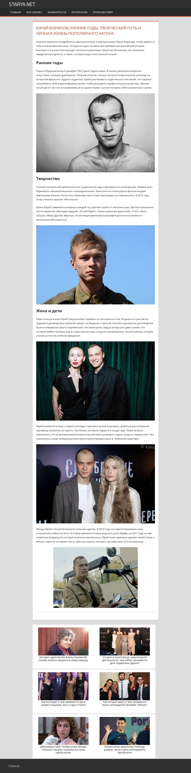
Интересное (80, 12)
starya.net (22, 4)
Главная (15, 12)
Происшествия (103, 12)
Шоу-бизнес (34, 12)
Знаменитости (56, 12)
